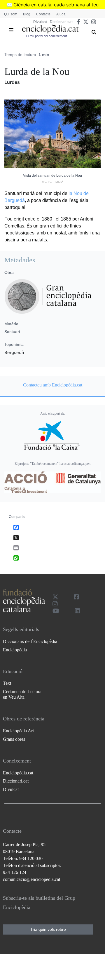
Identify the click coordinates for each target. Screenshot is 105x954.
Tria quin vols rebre (48, 929)
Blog (26, 14)
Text (7, 683)
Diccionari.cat (61, 21)
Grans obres (14, 739)
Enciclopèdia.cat (18, 772)
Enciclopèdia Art (18, 730)
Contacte (43, 14)
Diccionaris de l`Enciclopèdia (30, 641)
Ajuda (61, 14)
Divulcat (40, 21)
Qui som (10, 14)
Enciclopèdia (15, 649)
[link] (52, 385)
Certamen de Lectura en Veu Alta (22, 694)
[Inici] (50, 29)
